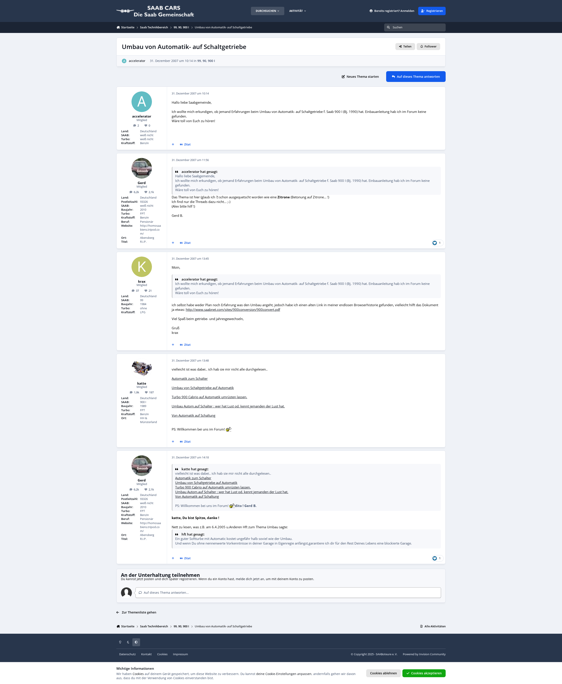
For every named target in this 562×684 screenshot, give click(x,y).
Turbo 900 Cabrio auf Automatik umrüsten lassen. (209, 397)
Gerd (142, 183)
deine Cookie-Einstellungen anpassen (284, 674)
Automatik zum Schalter (190, 378)
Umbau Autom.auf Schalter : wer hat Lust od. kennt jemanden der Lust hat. (228, 406)
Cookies (162, 654)
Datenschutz (127, 654)
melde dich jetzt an (250, 579)
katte (141, 383)
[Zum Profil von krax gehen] (141, 267)
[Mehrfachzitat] (173, 144)
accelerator (137, 61)
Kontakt (146, 654)
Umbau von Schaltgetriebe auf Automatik (203, 387)
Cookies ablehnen (383, 673)
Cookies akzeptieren (426, 673)
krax (142, 282)
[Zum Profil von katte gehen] (141, 368)
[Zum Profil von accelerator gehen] (124, 61)
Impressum (180, 654)
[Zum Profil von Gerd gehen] (141, 168)
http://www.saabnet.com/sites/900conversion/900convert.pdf (233, 309)
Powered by (424, 654)
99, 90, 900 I (206, 61)
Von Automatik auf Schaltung (193, 415)
